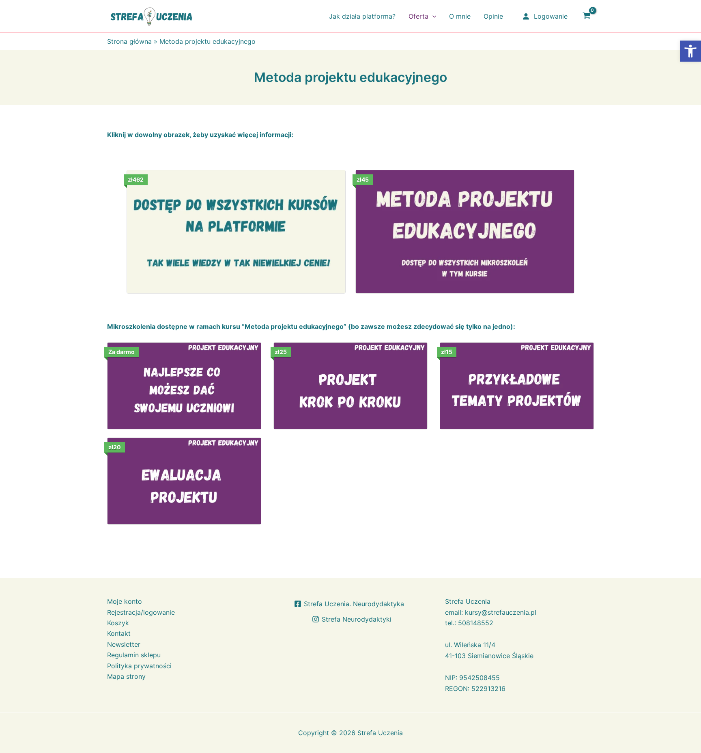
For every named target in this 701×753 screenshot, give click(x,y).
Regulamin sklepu (134, 655)
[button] (432, 16)
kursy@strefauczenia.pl (500, 612)
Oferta (418, 16)
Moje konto (124, 601)
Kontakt (119, 633)
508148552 (475, 623)
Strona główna (129, 41)
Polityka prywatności (139, 666)
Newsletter (123, 644)
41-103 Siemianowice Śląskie (489, 656)
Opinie (493, 16)
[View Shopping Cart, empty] (586, 16)
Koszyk (118, 623)
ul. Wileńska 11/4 (470, 645)
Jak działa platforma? (362, 16)
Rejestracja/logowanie (141, 612)
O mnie (460, 16)
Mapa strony (126, 676)
